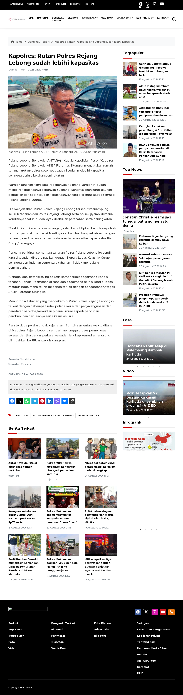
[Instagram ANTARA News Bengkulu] (154, 4)
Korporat (143, 667)
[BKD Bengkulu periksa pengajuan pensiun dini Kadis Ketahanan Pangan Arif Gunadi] (130, 150)
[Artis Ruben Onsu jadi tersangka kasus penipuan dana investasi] (130, 113)
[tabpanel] (149, 346)
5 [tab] (159, 366)
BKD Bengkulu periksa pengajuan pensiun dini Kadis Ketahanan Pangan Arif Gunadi (155, 150)
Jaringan (143, 623)
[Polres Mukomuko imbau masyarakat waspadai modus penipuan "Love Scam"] (62, 496)
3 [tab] (148, 366)
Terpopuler (60, 3)
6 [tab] (154, 413)
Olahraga (107, 18)
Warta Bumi (124, 18)
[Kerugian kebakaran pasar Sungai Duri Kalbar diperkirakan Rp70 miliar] (24, 496)
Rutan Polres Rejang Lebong (53, 415)
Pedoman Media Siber (152, 648)
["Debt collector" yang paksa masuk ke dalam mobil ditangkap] (101, 448)
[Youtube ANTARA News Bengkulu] (162, 4)
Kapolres (22, 415)
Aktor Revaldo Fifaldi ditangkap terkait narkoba (22, 466)
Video (128, 371)
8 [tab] (165, 413)
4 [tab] (154, 366)
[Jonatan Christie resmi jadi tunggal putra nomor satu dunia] (149, 196)
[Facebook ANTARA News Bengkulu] (140, 4)
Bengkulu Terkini (58, 19)
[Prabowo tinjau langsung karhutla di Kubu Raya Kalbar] (130, 241)
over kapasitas (88, 415)
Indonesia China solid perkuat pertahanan (145, 515)
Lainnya (162, 18)
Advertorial (101, 629)
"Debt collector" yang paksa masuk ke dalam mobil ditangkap (100, 466)
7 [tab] (159, 413)
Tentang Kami (146, 642)
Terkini (47, 3)
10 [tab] (148, 417)
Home (30, 18)
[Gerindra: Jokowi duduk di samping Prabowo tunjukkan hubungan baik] (130, 69)
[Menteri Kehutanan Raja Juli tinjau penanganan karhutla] (130, 259)
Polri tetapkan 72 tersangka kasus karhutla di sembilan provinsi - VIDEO (144, 399)
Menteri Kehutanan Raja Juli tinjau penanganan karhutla (155, 258)
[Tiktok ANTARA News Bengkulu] (140, 6)
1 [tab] (138, 366)
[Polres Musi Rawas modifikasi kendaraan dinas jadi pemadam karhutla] (62, 448)
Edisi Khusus (144, 18)
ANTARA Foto (146, 660)
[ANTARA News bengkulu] (16, 19)
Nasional (42, 18)
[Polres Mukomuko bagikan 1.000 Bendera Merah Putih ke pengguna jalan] (62, 544)
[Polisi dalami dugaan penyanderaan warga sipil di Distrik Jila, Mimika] (101, 496)
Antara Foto (33, 3)
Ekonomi (73, 18)
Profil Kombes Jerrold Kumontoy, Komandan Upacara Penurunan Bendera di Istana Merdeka (23, 567)
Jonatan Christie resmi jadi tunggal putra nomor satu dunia (147, 221)
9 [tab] (170, 413)
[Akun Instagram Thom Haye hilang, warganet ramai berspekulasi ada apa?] (130, 91)
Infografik (132, 422)
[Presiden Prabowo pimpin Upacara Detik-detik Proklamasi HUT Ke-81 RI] (130, 300)
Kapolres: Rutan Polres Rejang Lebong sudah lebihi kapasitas (94, 41)
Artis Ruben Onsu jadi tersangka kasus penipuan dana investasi (155, 111)
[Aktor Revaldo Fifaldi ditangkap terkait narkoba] (24, 448)
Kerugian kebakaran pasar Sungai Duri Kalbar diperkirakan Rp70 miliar (155, 130)
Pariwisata (89, 18)
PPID (140, 673)
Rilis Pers (89, 3)
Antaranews (16, 3)
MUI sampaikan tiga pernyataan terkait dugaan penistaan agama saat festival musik (98, 567)
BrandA (142, 654)
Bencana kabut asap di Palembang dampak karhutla (146, 350)
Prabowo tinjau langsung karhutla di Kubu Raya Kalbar (156, 240)
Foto (127, 320)
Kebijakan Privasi (148, 635)
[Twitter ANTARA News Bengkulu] (148, 4)
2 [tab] (143, 366)
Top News (75, 3)
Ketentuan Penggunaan (153, 629)
